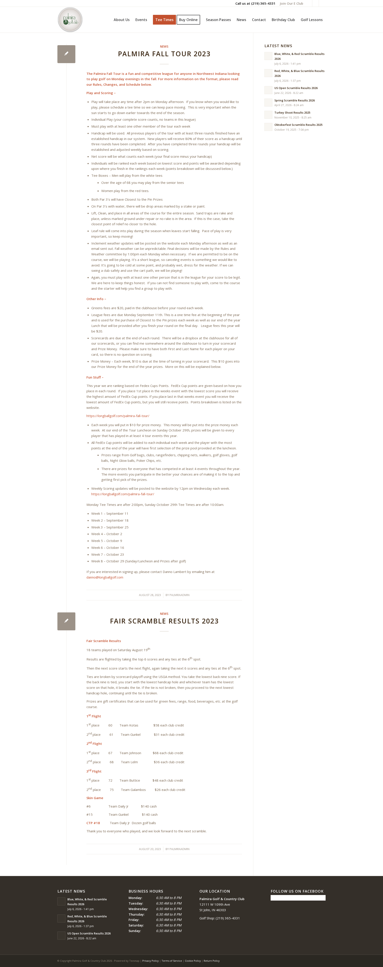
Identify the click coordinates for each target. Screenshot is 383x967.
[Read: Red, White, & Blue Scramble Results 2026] (268, 73)
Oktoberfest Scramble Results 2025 (298, 125)
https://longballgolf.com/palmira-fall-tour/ (117, 416)
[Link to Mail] (322, 3)
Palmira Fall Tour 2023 (164, 53)
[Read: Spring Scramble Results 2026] (268, 103)
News (164, 47)
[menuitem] (290, 3)
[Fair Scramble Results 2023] (66, 621)
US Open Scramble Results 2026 (296, 88)
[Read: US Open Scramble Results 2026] (268, 90)
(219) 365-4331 (263, 3)
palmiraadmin (180, 595)
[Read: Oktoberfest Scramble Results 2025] (268, 127)
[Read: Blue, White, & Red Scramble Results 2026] (268, 56)
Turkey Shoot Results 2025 (292, 113)
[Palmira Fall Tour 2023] (66, 54)
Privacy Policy (150, 960)
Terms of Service (172, 960)
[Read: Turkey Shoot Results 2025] (268, 115)
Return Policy (212, 960)
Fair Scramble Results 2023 (164, 620)
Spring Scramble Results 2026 (294, 100)
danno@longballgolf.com (104, 577)
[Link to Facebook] (309, 3)
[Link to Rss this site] (315, 3)
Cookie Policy (193, 960)
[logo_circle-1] (70, 20)
